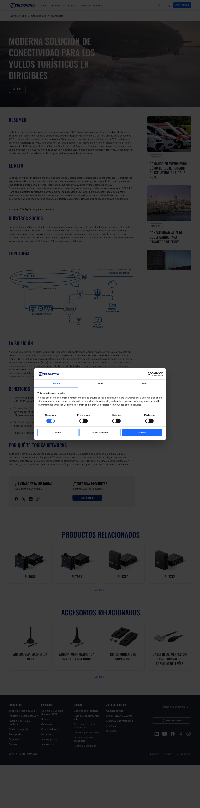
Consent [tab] (56, 383)
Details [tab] (100, 383)
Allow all (142, 432)
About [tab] (144, 383)
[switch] (83, 421)
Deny (58, 432)
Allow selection (100, 432)
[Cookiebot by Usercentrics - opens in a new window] (150, 374)
